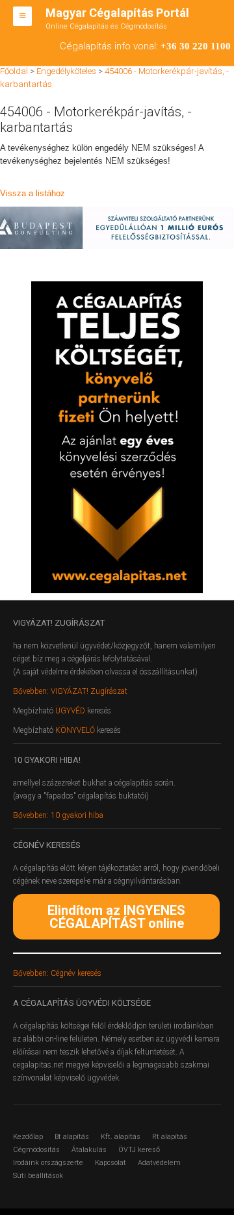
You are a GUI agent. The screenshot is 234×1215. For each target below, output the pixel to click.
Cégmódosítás (36, 1149)
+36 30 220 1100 (196, 46)
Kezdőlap (28, 1136)
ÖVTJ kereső (139, 1149)
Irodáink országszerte (48, 1162)
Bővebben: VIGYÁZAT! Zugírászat (70, 691)
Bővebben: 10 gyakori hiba (58, 815)
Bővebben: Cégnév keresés (57, 973)
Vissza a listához (32, 193)
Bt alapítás (72, 1136)
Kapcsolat (110, 1162)
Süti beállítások (38, 1175)
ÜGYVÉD (70, 710)
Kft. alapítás (120, 1136)
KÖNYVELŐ (76, 730)
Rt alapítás (169, 1136)
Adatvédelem (159, 1162)
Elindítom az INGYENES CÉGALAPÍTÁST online (116, 916)
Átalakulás (89, 1149)
